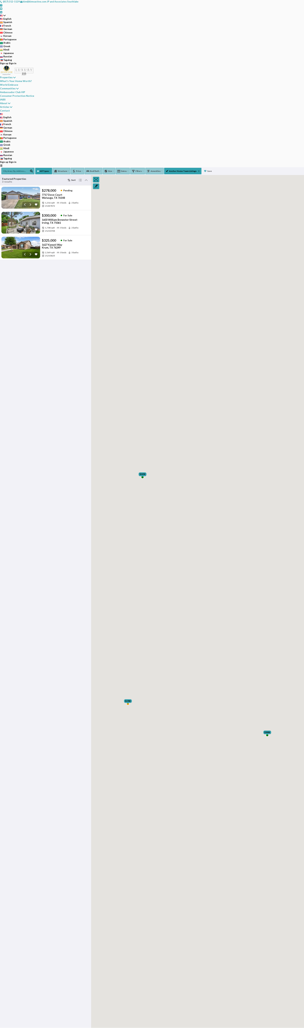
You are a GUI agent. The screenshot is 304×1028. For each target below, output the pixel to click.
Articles (4, 106)
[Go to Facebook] (1, 5)
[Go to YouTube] (1, 8)
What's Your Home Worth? (16, 80)
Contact (5, 110)
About (3, 103)
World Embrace (9, 84)
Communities (8, 88)
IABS (2, 99)
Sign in (12, 63)
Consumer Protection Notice (17, 95)
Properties (6, 77)
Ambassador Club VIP (12, 92)
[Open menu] (1, 165)
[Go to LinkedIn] (1, 12)
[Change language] (3, 15)
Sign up (4, 63)
